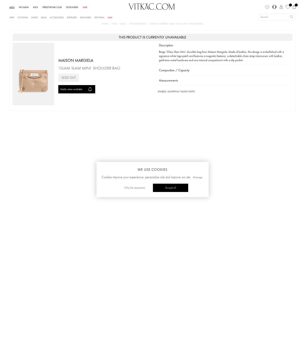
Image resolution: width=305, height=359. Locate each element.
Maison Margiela (75, 60)
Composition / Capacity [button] (174, 70)
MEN (12, 7)
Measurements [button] (168, 80)
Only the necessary (134, 187)
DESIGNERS (72, 7)
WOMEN (24, 7)
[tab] (222, 45)
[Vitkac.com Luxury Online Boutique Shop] (151, 6)
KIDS (35, 7)
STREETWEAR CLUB (52, 7)
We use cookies (152, 169)
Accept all (170, 187)
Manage (198, 177)
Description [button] (166, 45)
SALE (85, 7)
